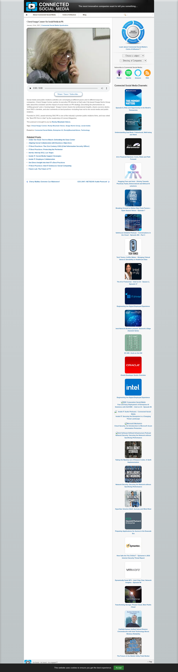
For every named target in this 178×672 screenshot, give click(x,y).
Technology (85, 130)
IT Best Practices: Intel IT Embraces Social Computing (50, 166)
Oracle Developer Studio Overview (133, 375)
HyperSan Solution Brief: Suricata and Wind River (133, 509)
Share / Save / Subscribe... (68, 94)
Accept (119, 668)
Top (150, 662)
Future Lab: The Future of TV (40, 169)
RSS (147, 78)
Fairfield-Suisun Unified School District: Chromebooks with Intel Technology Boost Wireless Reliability (133, 631)
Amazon (138, 78)
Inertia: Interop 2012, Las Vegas (41, 153)
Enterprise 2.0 (58, 130)
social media (85, 126)
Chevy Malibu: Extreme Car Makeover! (44, 182)
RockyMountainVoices (72, 130)
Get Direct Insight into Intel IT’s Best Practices (47, 163)
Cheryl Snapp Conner (39, 126)
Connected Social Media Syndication (54, 25)
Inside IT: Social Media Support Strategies (45, 156)
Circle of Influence (69, 15)
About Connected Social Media (44, 15)
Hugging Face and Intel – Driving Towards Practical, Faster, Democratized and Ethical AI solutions (133, 184)
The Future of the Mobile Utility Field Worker (133, 656)
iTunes (119, 78)
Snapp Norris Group (73, 126)
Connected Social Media (43, 130)
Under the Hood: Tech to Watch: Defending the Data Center (52, 140)
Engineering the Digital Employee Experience (133, 306)
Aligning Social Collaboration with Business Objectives (50, 143)
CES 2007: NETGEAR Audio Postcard (92, 182)
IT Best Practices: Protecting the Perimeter (46, 149)
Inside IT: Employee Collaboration (42, 159)
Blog (84, 15)
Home (27, 15)
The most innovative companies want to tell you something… (108, 6)
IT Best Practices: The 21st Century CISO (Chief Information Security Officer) (59, 146)
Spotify (128, 78)
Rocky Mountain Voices (61, 122)
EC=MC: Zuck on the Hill (133, 353)
